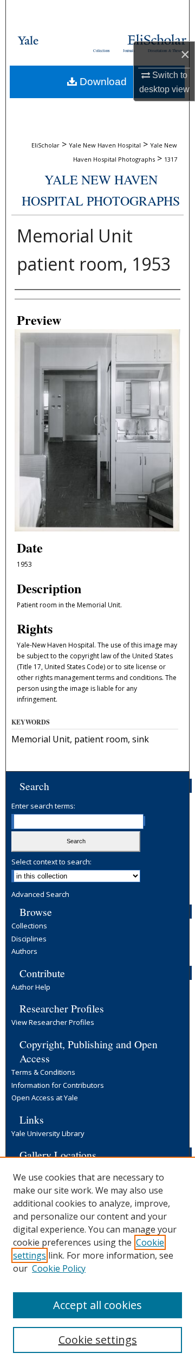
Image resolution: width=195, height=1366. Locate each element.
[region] (97, 1261)
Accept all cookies (97, 1305)
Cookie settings (97, 1339)
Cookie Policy (59, 1268)
